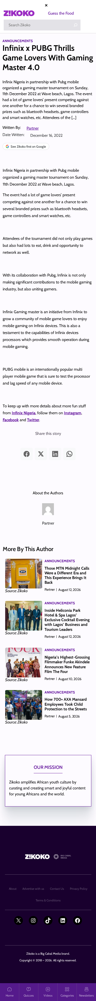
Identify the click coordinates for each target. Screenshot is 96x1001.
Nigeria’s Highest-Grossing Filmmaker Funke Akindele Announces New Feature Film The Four (67, 664)
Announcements (17, 41)
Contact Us (57, 888)
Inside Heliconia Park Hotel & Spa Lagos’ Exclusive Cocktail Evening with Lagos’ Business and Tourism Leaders (67, 620)
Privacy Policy (78, 888)
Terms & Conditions (48, 900)
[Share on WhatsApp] (69, 454)
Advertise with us (33, 888)
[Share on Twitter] (41, 454)
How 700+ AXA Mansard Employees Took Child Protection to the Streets (66, 704)
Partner (33, 128)
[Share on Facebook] (26, 454)
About (12, 888)
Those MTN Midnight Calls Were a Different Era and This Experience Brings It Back (67, 575)
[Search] (76, 25)
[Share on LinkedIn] (55, 454)
